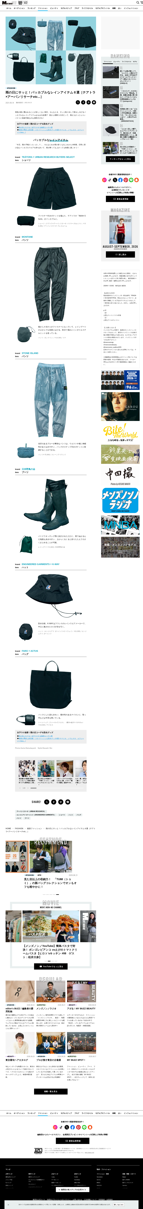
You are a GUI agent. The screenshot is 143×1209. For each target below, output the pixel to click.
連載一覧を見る (51, 1091)
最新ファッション (34, 828)
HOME (8, 828)
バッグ (79, 815)
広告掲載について (90, 1199)
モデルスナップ (66, 8)
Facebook (120, 180)
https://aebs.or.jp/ (89, 1152)
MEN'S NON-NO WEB (8, 2)
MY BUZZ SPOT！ (76, 1060)
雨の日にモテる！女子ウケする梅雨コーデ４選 (36, 127)
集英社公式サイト (39, 1199)
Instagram (104, 180)
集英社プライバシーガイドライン (59, 1199)
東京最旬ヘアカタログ (17, 1060)
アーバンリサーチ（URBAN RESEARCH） (31, 811)
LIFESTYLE (41, 1005)
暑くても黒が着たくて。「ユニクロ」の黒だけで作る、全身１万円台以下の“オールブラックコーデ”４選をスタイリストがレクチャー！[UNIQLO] (128, 77)
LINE (94, 102)
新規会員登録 (122, 199)
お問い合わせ (77, 1199)
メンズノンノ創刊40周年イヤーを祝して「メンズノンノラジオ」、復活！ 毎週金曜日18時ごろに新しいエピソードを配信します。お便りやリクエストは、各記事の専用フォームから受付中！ (50, 1020)
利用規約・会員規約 (106, 1199)
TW (78, 102)
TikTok (109, 180)
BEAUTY (30, 875)
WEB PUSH (136, 180)
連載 (114, 8)
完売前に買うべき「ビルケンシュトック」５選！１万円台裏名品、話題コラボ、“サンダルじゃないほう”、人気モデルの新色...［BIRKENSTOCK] (128, 115)
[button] (28, 788)
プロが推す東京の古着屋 (48, 1060)
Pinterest (125, 180)
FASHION (11, 88)
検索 (137, 2)
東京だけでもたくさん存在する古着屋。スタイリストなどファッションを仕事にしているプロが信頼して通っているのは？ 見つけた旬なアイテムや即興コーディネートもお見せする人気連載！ (50, 1072)
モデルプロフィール (102, 8)
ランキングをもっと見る (120, 159)
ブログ (76, 8)
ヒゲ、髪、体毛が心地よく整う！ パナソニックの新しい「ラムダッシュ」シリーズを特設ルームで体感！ (83, 782)
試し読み (122, 254)
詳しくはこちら (118, 1204)
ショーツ (62, 815)
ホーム (8, 8)
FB (83, 102)
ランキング (31, 8)
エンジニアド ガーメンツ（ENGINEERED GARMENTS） (36, 815)
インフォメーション (131, 8)
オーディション (19, 8)
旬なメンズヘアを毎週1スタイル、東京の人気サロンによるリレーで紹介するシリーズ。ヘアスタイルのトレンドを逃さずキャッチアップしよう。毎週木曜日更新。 (20, 1072)
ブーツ (27, 818)
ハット (71, 815)
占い (119, 8)
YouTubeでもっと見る (53, 966)
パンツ (19, 818)
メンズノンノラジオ (46, 1008)
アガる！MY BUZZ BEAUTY (81, 1008)
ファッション (43, 8)
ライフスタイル (87, 8)
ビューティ (54, 8)
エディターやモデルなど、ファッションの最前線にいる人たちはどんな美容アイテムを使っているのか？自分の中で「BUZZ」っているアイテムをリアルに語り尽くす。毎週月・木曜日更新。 (81, 1020)
